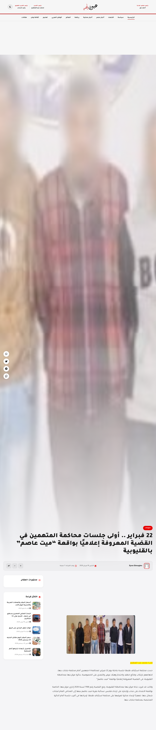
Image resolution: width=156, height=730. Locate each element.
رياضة (77, 17)
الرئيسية (131, 17)
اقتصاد (111, 17)
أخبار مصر (100, 17)
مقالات (24, 17)
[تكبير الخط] (20, 565)
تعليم (45, 17)
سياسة (121, 17)
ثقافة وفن (35, 17)
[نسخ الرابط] (8, 565)
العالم (68, 17)
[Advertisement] (87, 36)
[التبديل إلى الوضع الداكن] (10, 6)
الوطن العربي (57, 17)
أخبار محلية (87, 17)
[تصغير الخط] (14, 565)
